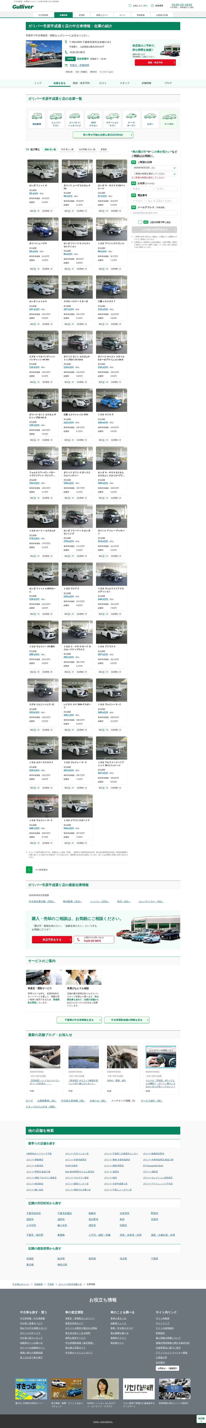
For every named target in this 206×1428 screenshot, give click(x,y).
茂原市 (30, 1219)
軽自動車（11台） (72, 901)
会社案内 (160, 1362)
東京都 (30, 1264)
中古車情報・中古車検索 (32, 1318)
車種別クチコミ (118, 1338)
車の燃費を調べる (120, 1333)
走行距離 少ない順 (87, 149)
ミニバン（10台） (100, 901)
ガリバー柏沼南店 (34, 1184)
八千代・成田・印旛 (99, 1235)
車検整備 (141, 15)
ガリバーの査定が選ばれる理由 (81, 1328)
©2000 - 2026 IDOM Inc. (103, 1422)
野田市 (154, 1213)
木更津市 (124, 1213)
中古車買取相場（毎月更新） (80, 1343)
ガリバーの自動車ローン (32, 1347)
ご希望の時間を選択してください (149, 173)
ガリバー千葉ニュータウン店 (118, 1190)
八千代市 (31, 1225)
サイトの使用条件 (165, 1328)
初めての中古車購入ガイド (33, 1328)
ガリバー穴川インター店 (77, 1153)
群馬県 (92, 1258)
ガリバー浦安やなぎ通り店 (78, 1190)
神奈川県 (62, 1264)
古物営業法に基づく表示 (168, 1347)
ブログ (168, 83)
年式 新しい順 (67, 149)
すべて (29, 1100)
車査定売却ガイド (74, 1323)
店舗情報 (146, 83)
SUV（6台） (124, 901)
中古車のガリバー (21, 1284)
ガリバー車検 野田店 (114, 1165)
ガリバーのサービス (30, 1333)
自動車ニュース (118, 1323)
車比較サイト (117, 1343)
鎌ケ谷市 (62, 1225)
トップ (37, 83)
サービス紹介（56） (152, 1100)
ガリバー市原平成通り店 (115, 1184)
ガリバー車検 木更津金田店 (117, 1159)
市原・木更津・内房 (130, 1235)
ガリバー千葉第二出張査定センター (121, 1153)
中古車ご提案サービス (31, 1323)
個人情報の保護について (168, 1338)
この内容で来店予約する (154, 229)
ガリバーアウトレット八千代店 (158, 1184)
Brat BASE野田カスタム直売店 (79, 1171)
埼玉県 (123, 1258)
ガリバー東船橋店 (34, 1159)
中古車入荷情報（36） (73, 1100)
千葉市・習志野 (34, 1235)
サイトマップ (162, 1323)
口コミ (103, 83)
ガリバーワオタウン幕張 (77, 1178)
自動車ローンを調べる (31, 1343)
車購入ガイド (102, 15)
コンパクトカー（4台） (151, 901)
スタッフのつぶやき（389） (41, 1106)
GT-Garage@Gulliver (153, 1165)
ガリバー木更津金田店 (75, 1159)
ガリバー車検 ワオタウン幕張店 (41, 1178)
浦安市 (92, 1225)
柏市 (122, 1219)
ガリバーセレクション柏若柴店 (158, 1178)
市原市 (154, 1219)
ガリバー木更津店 (34, 1165)
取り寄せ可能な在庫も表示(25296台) (103, 134)
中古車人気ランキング (31, 1338)
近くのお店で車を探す (31, 1357)
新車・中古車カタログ (122, 1328)
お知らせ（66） (98, 1100)
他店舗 (201, 1418)
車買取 (82, 15)
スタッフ (125, 83)
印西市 (123, 1225)
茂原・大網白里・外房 (163, 1235)
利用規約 (160, 1333)
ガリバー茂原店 (111, 1171)
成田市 (61, 1219)
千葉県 (154, 1258)
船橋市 (92, 1213)
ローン (122, 15)
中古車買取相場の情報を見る (127, 1020)
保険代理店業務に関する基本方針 (173, 1343)
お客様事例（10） (47, 1100)
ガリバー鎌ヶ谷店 (34, 1190)
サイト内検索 (162, 1318)
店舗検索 (63, 15)
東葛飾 (61, 1235)
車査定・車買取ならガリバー (80, 1318)
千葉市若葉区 (64, 1213)
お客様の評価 (162, 15)
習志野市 (93, 1219)
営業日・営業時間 (79, 65)
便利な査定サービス (75, 1338)
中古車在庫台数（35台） (42, 901)
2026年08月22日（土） (145, 167)
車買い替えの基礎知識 (31, 1352)
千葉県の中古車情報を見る (79, 1020)
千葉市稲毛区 (33, 1213)
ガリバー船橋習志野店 (153, 1153)
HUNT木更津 (71, 1165)
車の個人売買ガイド (75, 1347)
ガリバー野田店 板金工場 (38, 1171)
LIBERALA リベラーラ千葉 (39, 1153)
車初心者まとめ (118, 1318)
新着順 (104, 149)
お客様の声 (161, 1357)
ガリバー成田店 (150, 1171)
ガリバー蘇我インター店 (77, 1184)
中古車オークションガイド (78, 1352)
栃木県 (61, 1258)
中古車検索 (43, 15)
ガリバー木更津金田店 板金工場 (158, 1159)
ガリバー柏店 (110, 1178)
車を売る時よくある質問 (77, 1333)
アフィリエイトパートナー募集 (171, 1352)
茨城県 (30, 1258)
